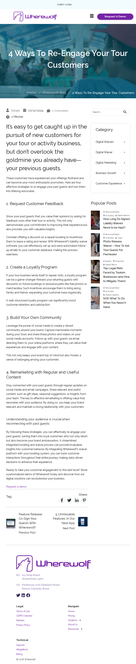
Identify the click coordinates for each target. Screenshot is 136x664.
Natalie (15, 110)
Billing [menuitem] (19, 654)
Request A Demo (115, 16)
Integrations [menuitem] (22, 649)
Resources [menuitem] (73, 629)
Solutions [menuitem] (72, 620)
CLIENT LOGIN (64, 4)
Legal (120, 238)
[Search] (125, 112)
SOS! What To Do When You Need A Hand (114, 303)
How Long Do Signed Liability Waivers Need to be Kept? (116, 223)
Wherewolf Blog (54, 92)
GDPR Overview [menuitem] (24, 615)
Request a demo (16, 486)
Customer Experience (109, 183)
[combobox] (110, 112)
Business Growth (106, 173)
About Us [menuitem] (72, 624)
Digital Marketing (106, 162)
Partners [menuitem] (20, 620)
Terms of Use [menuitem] (23, 611)
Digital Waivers (105, 141)
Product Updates (112, 295)
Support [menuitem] (20, 645)
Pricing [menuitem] (71, 615)
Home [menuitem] (71, 611)
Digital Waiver (104, 152)
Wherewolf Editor (112, 212)
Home (31, 92)
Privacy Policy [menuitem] (23, 625)
